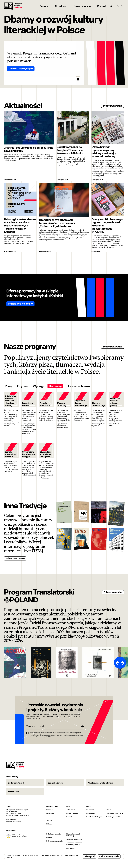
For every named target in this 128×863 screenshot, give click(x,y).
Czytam (22, 386)
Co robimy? (90, 810)
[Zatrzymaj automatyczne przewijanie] (78, 79)
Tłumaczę (55, 386)
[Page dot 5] (46, 82)
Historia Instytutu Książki (115, 813)
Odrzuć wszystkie (109, 856)
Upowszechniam (78, 386)
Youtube (49, 820)
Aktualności (70, 810)
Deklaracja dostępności (54, 841)
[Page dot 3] (29, 82)
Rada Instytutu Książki (94, 817)
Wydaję (38, 386)
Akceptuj (89, 856)
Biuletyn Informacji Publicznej (73, 835)
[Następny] (123, 663)
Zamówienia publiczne (74, 839)
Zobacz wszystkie (112, 105)
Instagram (50, 813)
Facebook (49, 810)
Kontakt (69, 817)
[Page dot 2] (20, 82)
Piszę (8, 386)
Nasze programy (72, 813)
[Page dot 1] (11, 82)
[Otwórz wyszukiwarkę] (111, 6)
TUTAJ (37, 551)
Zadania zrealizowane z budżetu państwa (74, 844)
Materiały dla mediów (113, 817)
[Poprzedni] (117, 663)
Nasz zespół (90, 813)
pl (118, 6)
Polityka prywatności (53, 834)
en (122, 6)
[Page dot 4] (38, 82)
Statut (108, 810)
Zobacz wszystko (15, 558)
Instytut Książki (13, 6)
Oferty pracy (70, 848)
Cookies (49, 837)
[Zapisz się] (82, 726)
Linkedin (49, 824)
